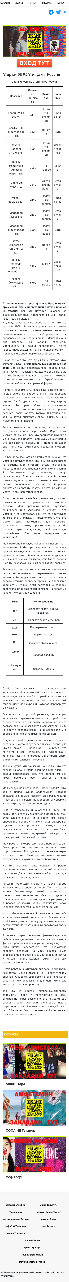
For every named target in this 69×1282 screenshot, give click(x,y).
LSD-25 (19, 2)
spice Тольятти (48, 1204)
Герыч (32, 2)
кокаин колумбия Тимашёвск (15, 1208)
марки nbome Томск (48, 1212)
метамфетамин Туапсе (32, 1261)
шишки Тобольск (15, 1233)
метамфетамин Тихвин (16, 1219)
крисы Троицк (32, 1247)
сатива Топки (48, 1219)
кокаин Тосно (32, 1240)
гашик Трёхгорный (32, 1254)
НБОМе (47, 2)
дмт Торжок (49, 1226)
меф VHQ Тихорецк (15, 1226)
